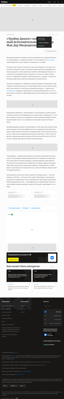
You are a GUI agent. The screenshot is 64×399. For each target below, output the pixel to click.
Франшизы (27, 5)
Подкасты (34, 5)
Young (59, 5)
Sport (54, 5)
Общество (36, 293)
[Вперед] (60, 204)
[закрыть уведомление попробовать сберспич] (50, 31)
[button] (62, 2)
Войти (49, 2)
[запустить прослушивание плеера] (50, 27)
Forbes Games (9, 5)
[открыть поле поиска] (58, 2)
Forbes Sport (10, 293)
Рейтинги (20, 5)
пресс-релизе (50, 52)
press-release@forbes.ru (25, 377)
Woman (49, 5)
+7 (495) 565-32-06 (19, 380)
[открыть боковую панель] (54, 2)
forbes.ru (16, 358)
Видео (40, 5)
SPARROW (13, 391)
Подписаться (13, 268)
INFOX (21, 391)
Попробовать (41, 38)
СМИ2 (4, 391)
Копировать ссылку (51, 43)
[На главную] (4, 2)
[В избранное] (29, 293)
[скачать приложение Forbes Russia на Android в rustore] (49, 341)
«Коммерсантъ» (11, 83)
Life (45, 5)
